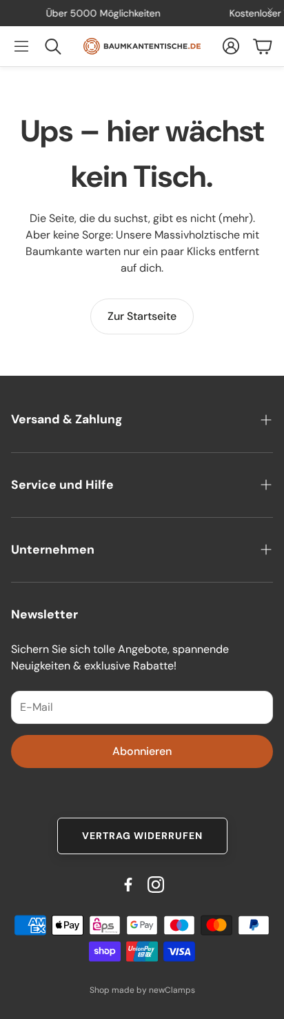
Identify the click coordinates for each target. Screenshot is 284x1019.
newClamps (172, 990)
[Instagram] (156, 884)
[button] (21, 46)
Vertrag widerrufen (142, 835)
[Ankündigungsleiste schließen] (270, 10)
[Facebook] (128, 884)
